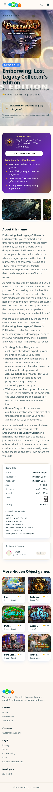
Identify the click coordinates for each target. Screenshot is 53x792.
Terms (5, 749)
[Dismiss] (47, 136)
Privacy (5, 745)
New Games (8, 716)
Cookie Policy (8, 753)
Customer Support (11, 732)
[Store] (48, 4)
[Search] (41, 4)
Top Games (7, 720)
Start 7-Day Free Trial (24, 153)
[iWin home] (14, 4)
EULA (4, 757)
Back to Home (12, 15)
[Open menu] (5, 4)
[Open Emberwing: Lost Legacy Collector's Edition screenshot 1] (21, 209)
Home (5, 712)
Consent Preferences (12, 761)
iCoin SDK (7, 774)
